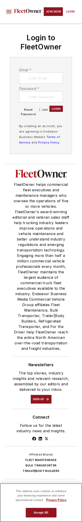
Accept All (41, 512)
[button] (8, 11)
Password (29, 88)
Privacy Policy (48, 142)
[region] (41, 502)
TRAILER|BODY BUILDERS (41, 471)
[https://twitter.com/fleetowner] (46, 438)
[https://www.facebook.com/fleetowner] (34, 438)
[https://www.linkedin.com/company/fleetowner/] (40, 438)
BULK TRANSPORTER (41, 465)
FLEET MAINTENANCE (41, 460)
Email (25, 70)
